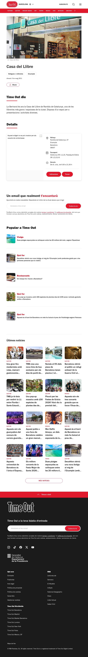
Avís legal (10, 584)
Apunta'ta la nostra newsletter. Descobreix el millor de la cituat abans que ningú (35, 200)
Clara (49, 596)
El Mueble (51, 584)
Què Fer (17, 11)
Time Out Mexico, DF (14, 635)
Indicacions (54, 174)
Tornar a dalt (46, 495)
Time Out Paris (12, 631)
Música (48, 11)
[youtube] (32, 547)
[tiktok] (14, 547)
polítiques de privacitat (64, 212)
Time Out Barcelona (14, 610)
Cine (54, 11)
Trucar (67, 174)
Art (35, 11)
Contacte (10, 576)
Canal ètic (10, 596)
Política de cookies (14, 592)
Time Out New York (14, 627)
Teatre (41, 11)
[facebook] (20, 547)
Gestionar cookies (13, 600)
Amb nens (69, 11)
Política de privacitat (14, 588)
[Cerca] (73, 4)
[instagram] (8, 547)
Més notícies (44, 481)
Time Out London (13, 622)
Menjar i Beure (27, 11)
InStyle (49, 588)
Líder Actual (51, 600)
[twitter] (26, 547)
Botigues (61, 11)
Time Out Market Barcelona (17, 618)
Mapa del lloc (11, 644)
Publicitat (10, 580)
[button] (40, 135)
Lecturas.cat (51, 576)
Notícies (10, 11)
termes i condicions (48, 212)
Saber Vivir (51, 604)
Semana (50, 580)
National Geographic (54, 592)
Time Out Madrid (13, 614)
